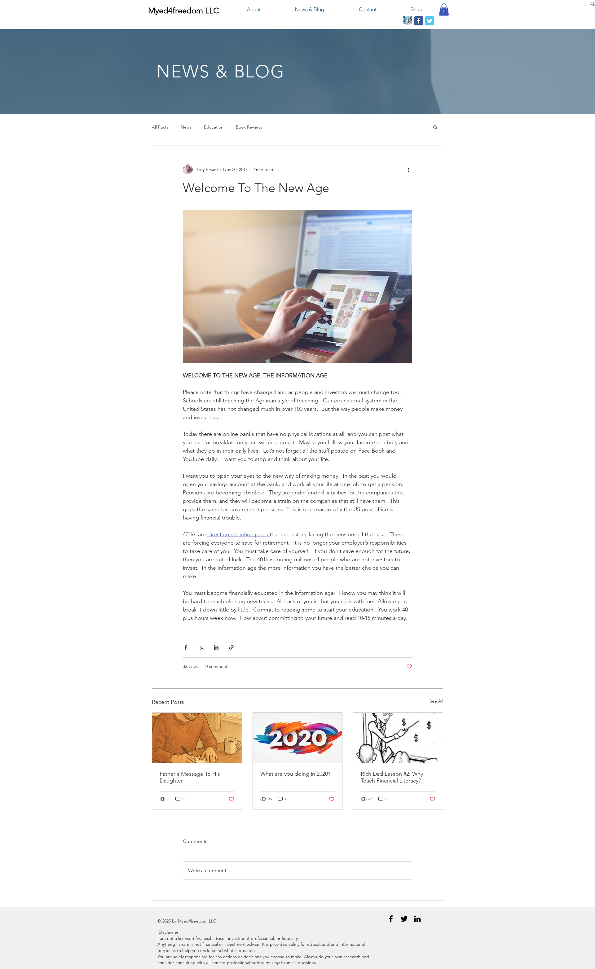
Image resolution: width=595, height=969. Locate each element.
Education (213, 127)
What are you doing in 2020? (295, 773)
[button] (444, 9)
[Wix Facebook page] (418, 20)
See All (436, 701)
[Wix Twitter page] (429, 20)
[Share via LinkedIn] (216, 647)
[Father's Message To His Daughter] (197, 738)
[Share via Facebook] (186, 647)
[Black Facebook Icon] (390, 918)
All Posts (160, 127)
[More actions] (408, 169)
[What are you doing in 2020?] (297, 738)
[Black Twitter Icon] (404, 918)
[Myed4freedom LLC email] (407, 20)
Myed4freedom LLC (183, 10)
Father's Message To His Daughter (190, 777)
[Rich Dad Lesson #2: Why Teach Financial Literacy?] (398, 738)
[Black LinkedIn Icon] (417, 918)
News (186, 127)
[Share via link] (231, 647)
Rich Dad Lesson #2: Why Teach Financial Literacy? (392, 777)
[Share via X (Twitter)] (201, 647)
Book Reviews (249, 127)
